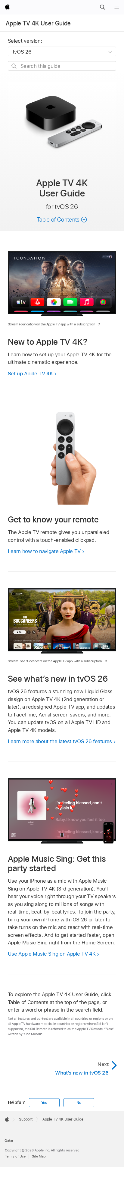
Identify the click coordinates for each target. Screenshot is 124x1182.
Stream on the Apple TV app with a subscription (51, 324)
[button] (102, 7)
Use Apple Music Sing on (52, 954)
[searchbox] (62, 66)
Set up (30, 373)
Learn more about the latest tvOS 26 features (60, 741)
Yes (44, 1103)
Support (26, 1119)
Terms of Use (15, 1156)
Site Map (39, 1156)
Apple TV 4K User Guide (38, 23)
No (78, 1103)
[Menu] (117, 7)
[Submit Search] (14, 66)
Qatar (9, 1140)
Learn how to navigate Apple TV (44, 551)
